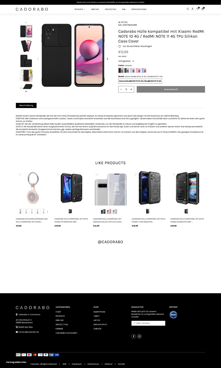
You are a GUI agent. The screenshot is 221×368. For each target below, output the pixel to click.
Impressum (77, 364)
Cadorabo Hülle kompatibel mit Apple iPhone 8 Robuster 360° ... (187, 220)
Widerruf (109, 364)
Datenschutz (94, 364)
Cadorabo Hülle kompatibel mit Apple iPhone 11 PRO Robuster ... (148, 220)
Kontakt (121, 364)
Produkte (60, 316)
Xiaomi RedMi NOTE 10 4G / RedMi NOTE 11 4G (140, 81)
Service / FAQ (62, 324)
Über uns (60, 320)
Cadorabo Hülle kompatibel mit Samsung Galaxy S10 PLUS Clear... (107, 220)
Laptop (96, 320)
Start (58, 312)
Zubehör (97, 328)
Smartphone (99, 312)
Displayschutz (100, 324)
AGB (64, 364)
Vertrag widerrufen (16, 362)
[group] (33, 188)
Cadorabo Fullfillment (66, 333)
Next (47, 211)
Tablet (96, 316)
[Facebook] (133, 336)
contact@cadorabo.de (28, 332)
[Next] (107, 59)
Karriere (59, 328)
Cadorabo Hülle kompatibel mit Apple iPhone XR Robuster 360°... (71, 220)
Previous (19, 211)
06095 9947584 (25, 327)
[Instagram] (139, 336)
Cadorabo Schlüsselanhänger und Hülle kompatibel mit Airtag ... (32, 220)
